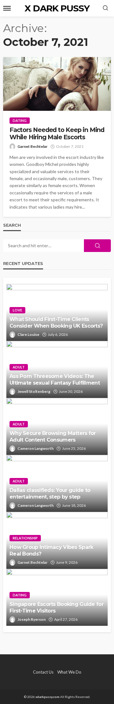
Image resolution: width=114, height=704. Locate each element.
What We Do (69, 672)
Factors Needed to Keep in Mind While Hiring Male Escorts (57, 133)
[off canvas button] (7, 8)
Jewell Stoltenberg (33, 391)
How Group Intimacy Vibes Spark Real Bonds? (51, 550)
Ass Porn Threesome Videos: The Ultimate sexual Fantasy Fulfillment (55, 379)
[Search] (105, 8)
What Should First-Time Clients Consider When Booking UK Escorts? (56, 322)
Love (17, 310)
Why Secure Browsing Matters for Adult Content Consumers (53, 436)
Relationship (25, 538)
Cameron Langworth (35, 448)
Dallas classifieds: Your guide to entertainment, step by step (50, 493)
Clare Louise (28, 334)
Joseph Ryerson (31, 619)
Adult (19, 367)
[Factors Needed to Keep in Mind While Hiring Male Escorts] (57, 84)
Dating (20, 120)
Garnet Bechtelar (32, 146)
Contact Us (43, 672)
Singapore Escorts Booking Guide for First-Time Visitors (57, 607)
